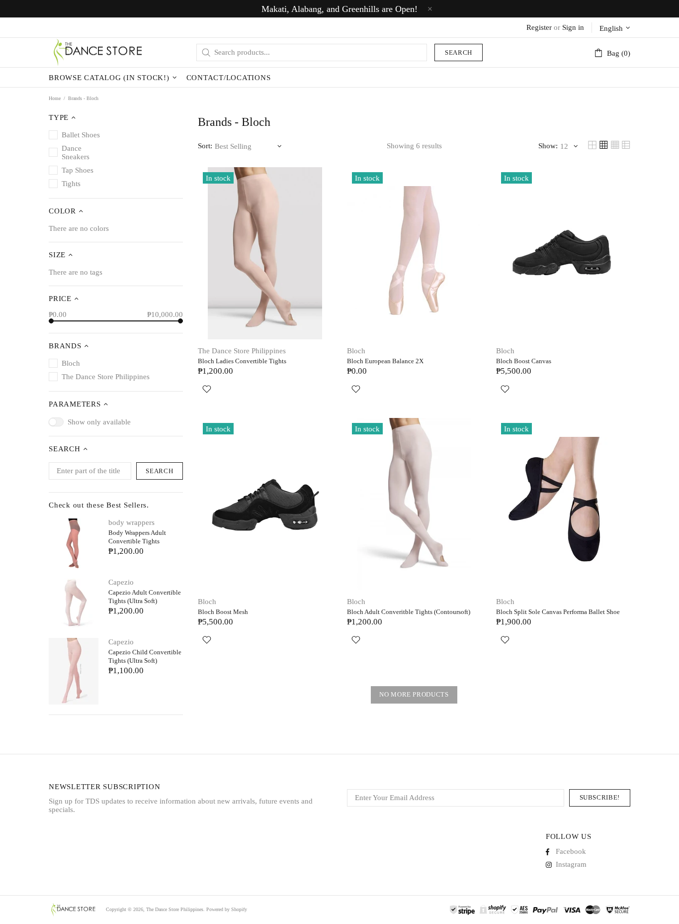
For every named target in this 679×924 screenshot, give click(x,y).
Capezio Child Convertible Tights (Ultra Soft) (144, 656)
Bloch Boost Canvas (523, 361)
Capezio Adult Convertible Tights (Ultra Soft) (144, 597)
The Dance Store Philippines (98, 52)
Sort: (205, 146)
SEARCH (159, 471)
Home (55, 98)
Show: (548, 146)
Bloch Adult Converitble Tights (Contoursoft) (408, 612)
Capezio (121, 582)
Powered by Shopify (226, 909)
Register (539, 27)
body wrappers (131, 522)
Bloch (356, 351)
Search (458, 52)
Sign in (573, 27)
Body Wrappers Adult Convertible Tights (137, 537)
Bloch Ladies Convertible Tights (242, 361)
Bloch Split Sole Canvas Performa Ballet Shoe (558, 612)
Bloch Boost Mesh (223, 612)
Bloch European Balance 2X (385, 361)
